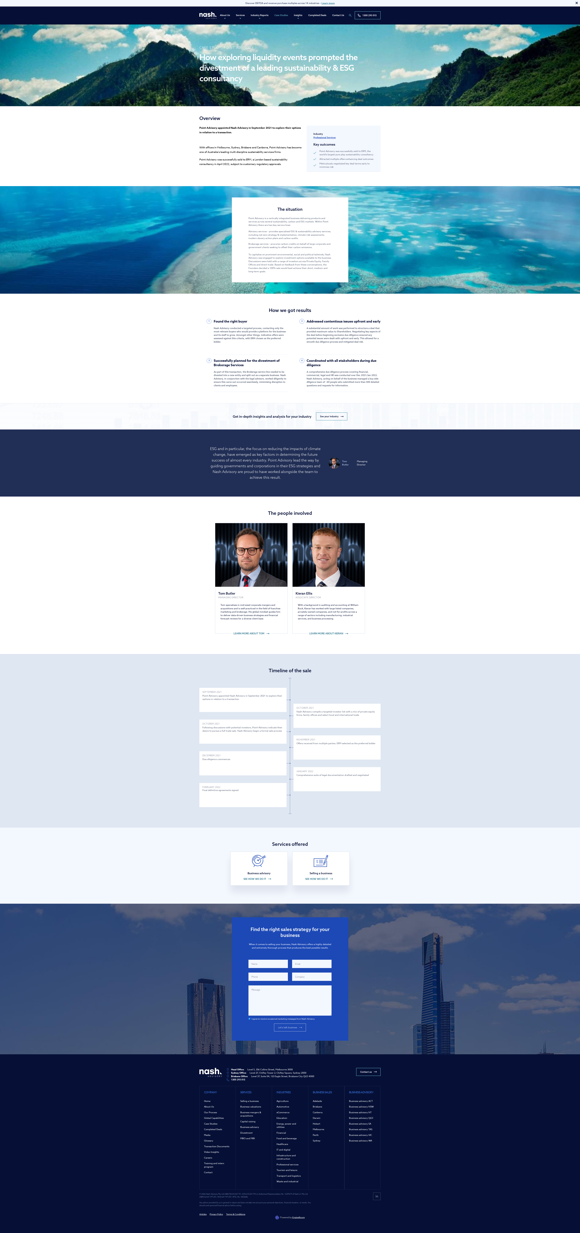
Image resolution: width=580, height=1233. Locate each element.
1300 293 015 (369, 15)
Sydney (316, 1140)
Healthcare (282, 1144)
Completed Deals (317, 15)
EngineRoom (298, 1217)
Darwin (316, 1118)
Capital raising (247, 1121)
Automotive (283, 1106)
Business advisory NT (360, 1112)
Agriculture (282, 1101)
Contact (208, 1172)
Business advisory (249, 1127)
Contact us (366, 1071)
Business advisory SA (360, 1123)
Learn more (328, 3)
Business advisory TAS (360, 1129)
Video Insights (211, 1152)
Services (240, 15)
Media (207, 1135)
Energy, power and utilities (286, 1125)
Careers (208, 1157)
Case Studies (281, 15)
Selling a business (249, 1101)
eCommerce (283, 1112)
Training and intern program (214, 1165)
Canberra (317, 1112)
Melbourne (318, 1129)
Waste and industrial (287, 1181)
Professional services (287, 1164)
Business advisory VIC (360, 1135)
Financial (281, 1133)
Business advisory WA (360, 1140)
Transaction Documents (216, 1146)
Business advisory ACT (361, 1101)
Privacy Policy (216, 1214)
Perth (316, 1135)
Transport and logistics (289, 1176)
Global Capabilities (214, 1118)
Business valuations (250, 1106)
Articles (203, 1214)
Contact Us (338, 15)
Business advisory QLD (361, 1118)
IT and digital (283, 1149)
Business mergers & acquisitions (250, 1114)
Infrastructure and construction (286, 1157)
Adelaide (317, 1101)
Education (282, 1118)
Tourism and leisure (287, 1170)
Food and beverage (287, 1138)
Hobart (316, 1123)
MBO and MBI (247, 1138)
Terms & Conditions (235, 1214)
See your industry (329, 416)
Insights (298, 15)
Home (207, 1101)
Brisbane (317, 1106)
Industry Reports (259, 15)
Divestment (246, 1133)
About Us (225, 15)
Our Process (210, 1112)
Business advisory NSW (361, 1106)
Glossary (208, 1140)
